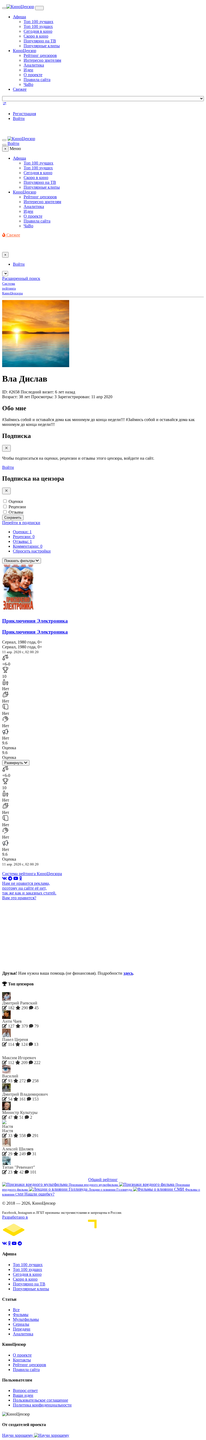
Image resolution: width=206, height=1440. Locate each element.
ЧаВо (28, 84)
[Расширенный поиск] (4, 104)
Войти (19, 118)
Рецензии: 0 (24, 536)
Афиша (19, 16)
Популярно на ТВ (40, 41)
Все (16, 1309)
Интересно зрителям (42, 60)
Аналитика (34, 65)
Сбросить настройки (32, 551)
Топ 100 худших (38, 26)
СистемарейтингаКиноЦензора (12, 288)
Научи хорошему (18, 1435)
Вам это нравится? (19, 898)
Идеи (28, 70)
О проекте (33, 74)
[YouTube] (15, 878)
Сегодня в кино (38, 31)
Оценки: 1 (22, 531)
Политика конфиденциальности (42, 1405)
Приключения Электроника (35, 621)
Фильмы (20, 1314)
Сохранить (12, 518)
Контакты (22, 1360)
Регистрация (24, 113)
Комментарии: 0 (27, 546)
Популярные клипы (42, 45)
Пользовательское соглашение (40, 1400)
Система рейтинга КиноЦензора (32, 873)
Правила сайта (37, 79)
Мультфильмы (26, 1319)
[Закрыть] (6, 448)
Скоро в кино (36, 36)
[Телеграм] (10, 878)
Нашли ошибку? (39, 1194)
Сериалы (21, 1324)
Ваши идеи (23, 1395)
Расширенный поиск (21, 278)
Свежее (20, 89)
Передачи (21, 1329)
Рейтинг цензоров (40, 55)
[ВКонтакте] (4, 878)
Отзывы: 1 (22, 541)
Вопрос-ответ (25, 1390)
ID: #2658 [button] (11, 392)
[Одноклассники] (20, 878)
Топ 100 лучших (38, 21)
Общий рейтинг (103, 1179)
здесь (128, 973)
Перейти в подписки (21, 522)
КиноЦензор (24, 50)
